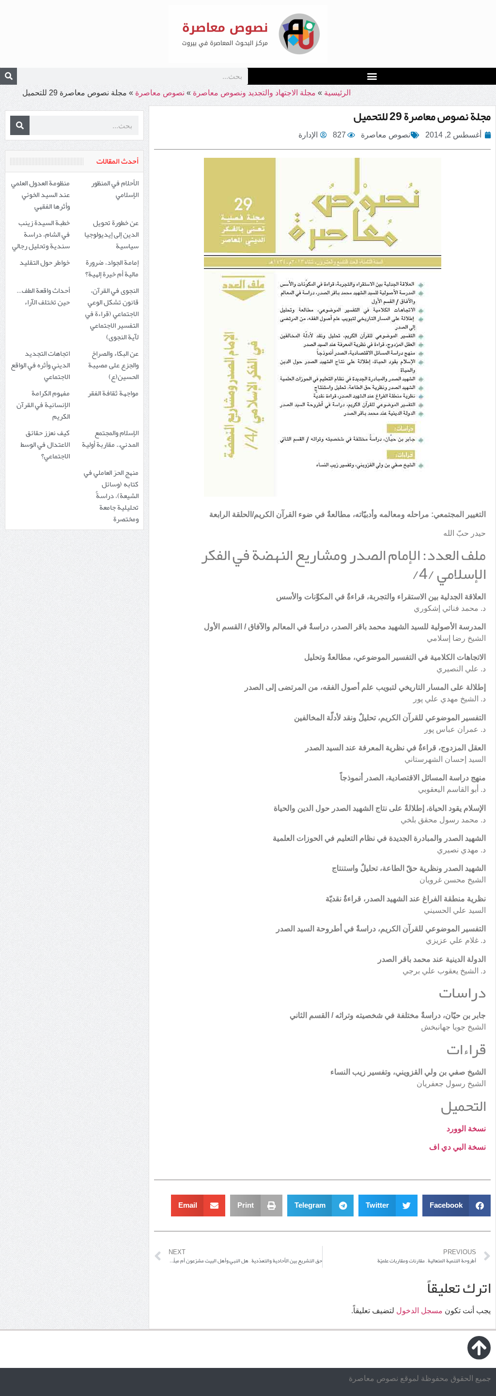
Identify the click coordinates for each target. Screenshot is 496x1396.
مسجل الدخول (419, 1310)
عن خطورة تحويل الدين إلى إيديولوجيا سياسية (111, 234)
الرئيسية (337, 93)
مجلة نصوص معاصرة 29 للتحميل (422, 116)
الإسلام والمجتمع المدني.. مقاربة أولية (110, 438)
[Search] (8, 76)
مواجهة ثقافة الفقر (113, 393)
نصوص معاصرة (160, 93)
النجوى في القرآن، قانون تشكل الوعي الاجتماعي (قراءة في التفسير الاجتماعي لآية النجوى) (112, 313)
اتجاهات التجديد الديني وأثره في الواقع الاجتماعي (40, 365)
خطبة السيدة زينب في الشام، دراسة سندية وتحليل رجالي (41, 234)
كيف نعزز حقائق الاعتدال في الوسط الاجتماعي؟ (45, 444)
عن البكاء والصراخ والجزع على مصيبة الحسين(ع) (113, 365)
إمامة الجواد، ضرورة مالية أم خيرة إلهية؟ (112, 268)
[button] (372, 76)
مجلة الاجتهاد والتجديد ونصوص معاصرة (254, 93)
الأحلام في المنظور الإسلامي (115, 189)
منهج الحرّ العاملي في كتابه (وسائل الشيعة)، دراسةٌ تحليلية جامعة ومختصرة (111, 495)
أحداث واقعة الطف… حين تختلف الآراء (43, 296)
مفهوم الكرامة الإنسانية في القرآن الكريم (43, 405)
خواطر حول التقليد (44, 262)
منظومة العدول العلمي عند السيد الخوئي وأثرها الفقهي (40, 194)
